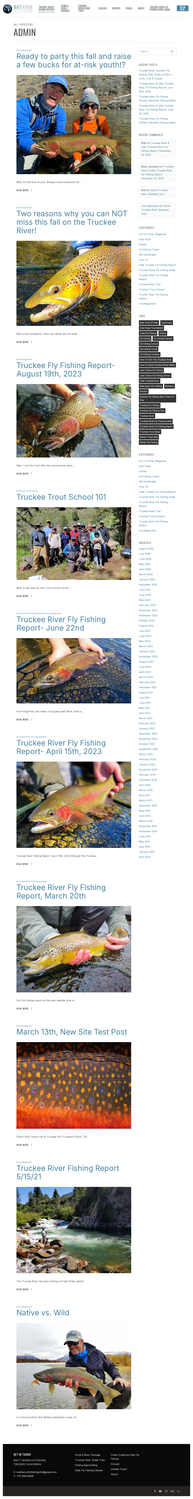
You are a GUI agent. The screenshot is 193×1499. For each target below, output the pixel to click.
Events (143, 244)
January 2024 (147, 651)
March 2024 (146, 646)
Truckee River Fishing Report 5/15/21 (67, 1172)
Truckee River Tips (150, 284)
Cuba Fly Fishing (148, 333)
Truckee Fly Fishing (149, 405)
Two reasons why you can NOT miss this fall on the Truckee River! (72, 222)
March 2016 (146, 821)
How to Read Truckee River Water (157, 365)
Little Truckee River (149, 381)
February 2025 (147, 605)
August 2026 (146, 548)
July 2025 (144, 589)
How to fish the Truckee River (156, 359)
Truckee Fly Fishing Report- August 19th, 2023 (65, 369)
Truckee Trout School (28, 491)
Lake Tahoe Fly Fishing (151, 370)
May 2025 (144, 600)
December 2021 (148, 687)
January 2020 (147, 764)
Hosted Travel (119, 1469)
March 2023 (146, 677)
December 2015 (148, 826)
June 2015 (145, 836)
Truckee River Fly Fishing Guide (157, 270)
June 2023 (145, 666)
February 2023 (147, 682)
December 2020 (148, 733)
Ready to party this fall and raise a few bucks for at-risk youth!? (73, 60)
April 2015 (144, 846)
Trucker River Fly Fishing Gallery (153, 296)
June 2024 (145, 636)
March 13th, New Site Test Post (71, 1031)
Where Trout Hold (149, 437)
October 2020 (147, 743)
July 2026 (144, 553)
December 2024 (148, 610)
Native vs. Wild (42, 1312)
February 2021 (147, 723)
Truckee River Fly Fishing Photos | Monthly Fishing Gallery (157, 98)
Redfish (143, 391)
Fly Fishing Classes (163, 338)
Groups (115, 1463)
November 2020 (148, 738)
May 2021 (144, 707)
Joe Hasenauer (150, 205)
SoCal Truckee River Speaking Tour (155, 209)
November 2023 (148, 656)
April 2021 (144, 713)
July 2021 (144, 697)
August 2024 (146, 625)
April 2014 (145, 856)
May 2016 (144, 810)
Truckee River (147, 416)
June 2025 (145, 594)
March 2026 (146, 574)
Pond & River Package (87, 1454)
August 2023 (146, 661)
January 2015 (147, 851)
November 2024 (148, 615)
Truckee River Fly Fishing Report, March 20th (61, 891)
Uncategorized (25, 50)
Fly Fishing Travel (149, 249)
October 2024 (147, 620)
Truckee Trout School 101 (61, 496)
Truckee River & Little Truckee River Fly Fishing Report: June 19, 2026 (156, 109)
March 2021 (145, 718)
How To (143, 259)
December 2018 (148, 779)
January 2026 (147, 579)
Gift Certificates (147, 254)
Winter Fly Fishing (148, 442)
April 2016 (144, 815)
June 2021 (145, 702)
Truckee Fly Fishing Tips (152, 410)
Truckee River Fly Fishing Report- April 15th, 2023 (61, 747)
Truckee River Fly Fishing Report (32, 613)
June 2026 (145, 558)
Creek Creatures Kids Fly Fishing (125, 1456)
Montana (169, 386)
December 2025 (148, 584)
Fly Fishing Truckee (149, 354)
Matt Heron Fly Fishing (151, 386)
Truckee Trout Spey (150, 431)
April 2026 (145, 569)
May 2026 (144, 564)
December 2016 (148, 805)
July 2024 (144, 630)
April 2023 (145, 671)
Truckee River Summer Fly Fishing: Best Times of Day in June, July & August (155, 74)
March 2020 (146, 754)
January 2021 (147, 728)
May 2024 (144, 641)
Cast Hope (145, 239)
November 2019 (148, 769)
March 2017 (146, 800)
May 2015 (144, 841)
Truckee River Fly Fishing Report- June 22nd (61, 623)
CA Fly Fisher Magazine (152, 234)
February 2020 (147, 759)
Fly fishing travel (148, 349)
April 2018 (144, 785)
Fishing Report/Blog (86, 1465)
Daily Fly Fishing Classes (89, 1470)
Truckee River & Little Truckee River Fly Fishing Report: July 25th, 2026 (156, 87)
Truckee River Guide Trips (90, 1460)
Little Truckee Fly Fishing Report (157, 264)
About (114, 1474)
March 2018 (146, 790)
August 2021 (146, 692)
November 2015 (148, 831)
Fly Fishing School (149, 343)
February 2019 (147, 774)
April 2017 (144, 795)
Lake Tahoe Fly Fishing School (155, 375)
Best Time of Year (149, 322)
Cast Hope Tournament (151, 328)
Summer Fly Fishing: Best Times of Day (157, 398)
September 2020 (148, 749)
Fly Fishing (145, 338)
